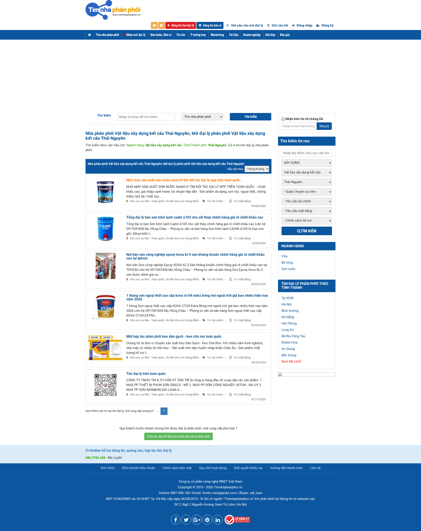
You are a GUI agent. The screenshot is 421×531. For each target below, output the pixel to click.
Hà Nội (287, 304)
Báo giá (285, 35)
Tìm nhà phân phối (107, 35)
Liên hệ (315, 468)
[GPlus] (197, 521)
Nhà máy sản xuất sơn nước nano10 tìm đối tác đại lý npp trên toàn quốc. (183, 180)
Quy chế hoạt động (213, 468)
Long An (288, 330)
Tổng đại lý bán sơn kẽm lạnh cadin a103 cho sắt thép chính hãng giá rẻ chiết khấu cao (194, 217)
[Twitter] (186, 521)
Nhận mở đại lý (136, 35)
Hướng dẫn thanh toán (286, 468)
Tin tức (181, 35)
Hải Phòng (289, 323)
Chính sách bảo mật (177, 468)
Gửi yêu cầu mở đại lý (246, 25)
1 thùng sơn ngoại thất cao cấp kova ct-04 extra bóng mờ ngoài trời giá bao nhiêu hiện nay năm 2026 (197, 297)
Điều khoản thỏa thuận (138, 468)
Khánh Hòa (290, 342)
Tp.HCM (287, 298)
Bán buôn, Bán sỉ (160, 35)
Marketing (217, 35)
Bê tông (287, 263)
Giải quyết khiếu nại (248, 468)
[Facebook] (175, 521)
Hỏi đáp (270, 35)
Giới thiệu (108, 468)
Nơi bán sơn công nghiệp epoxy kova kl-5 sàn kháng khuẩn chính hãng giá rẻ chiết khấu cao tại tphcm (195, 256)
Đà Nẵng (288, 317)
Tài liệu (233, 35)
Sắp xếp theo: (235, 169)
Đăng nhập (304, 25)
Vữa (284, 256)
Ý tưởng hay (198, 35)
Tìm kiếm (104, 115)
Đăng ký (327, 25)
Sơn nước (289, 269)
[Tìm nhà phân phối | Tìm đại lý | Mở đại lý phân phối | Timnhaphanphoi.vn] (113, 10)
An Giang (288, 349)
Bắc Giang (289, 355)
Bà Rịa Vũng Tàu (293, 336)
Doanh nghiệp (251, 35)
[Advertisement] (210, 72)
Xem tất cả (290, 361)
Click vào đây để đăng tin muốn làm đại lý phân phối (178, 436)
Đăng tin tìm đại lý (182, 25)
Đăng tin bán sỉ (211, 25)
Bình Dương (290, 311)
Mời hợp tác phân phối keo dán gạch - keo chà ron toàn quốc (173, 336)
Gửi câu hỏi (279, 25)
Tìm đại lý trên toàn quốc (146, 374)
